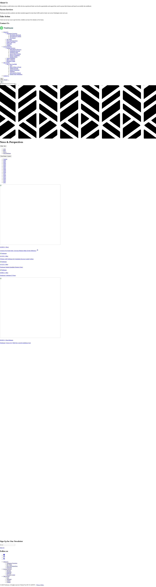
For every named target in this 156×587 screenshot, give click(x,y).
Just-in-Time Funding (15, 54)
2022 (4, 166)
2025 (4, 162)
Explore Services (10, 48)
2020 (4, 169)
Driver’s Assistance (15, 55)
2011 (4, 182)
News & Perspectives (11, 40)
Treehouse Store (14, 52)
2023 (4, 165)
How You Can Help (11, 64)
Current (5, 159)
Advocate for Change (15, 73)
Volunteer (12, 71)
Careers (8, 45)
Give (11, 65)
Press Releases (7, 153)
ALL (4, 149)
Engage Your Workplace (16, 74)
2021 (4, 168)
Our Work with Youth (15, 35)
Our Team (9, 39)
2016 (4, 175)
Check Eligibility (10, 58)
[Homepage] (6, 29)
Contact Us (6, 75)
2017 (4, 173)
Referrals (8, 573)
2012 (4, 181)
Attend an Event (14, 68)
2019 (4, 170)
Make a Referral (10, 59)
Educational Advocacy (15, 49)
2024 (4, 163)
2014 (4, 178)
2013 (4, 179)
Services (8, 570)
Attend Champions (14, 70)
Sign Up (2, 547)
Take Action (6, 62)
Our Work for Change (15, 36)
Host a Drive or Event (15, 67)
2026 (4, 160)
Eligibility (9, 572)
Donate (5, 79)
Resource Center (10, 61)
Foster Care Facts (10, 42)
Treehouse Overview (11, 33)
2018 (4, 172)
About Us (5, 32)
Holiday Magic (13, 57)
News (4, 152)
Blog (4, 150)
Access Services (7, 46)
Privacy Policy (40, 585)
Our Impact (13, 38)
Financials (9, 43)
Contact (8, 582)
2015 (4, 176)
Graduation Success (15, 51)
